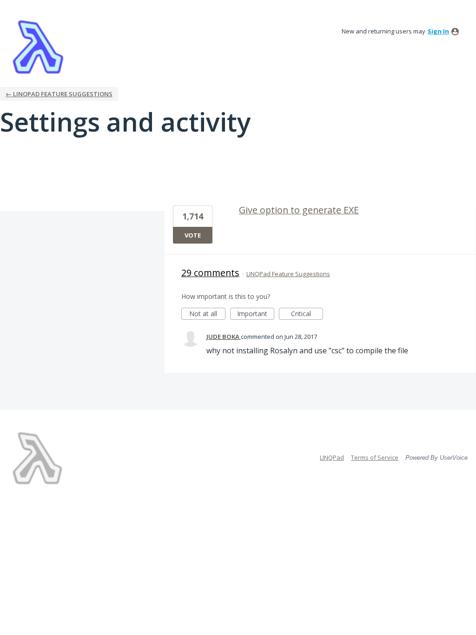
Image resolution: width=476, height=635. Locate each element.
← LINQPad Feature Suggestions (59, 94)
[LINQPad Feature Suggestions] (38, 47)
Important (255, 314)
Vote (193, 235)
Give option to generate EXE (299, 210)
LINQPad (332, 457)
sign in (438, 31)
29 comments (210, 272)
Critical (307, 314)
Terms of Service (374, 457)
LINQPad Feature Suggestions (288, 274)
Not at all (207, 314)
